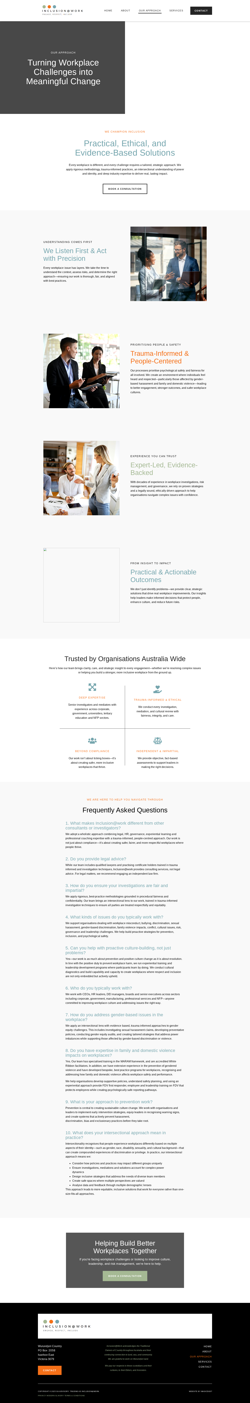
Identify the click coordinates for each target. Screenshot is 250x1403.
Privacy (42, 1396)
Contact (205, 1366)
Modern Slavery (55, 1396)
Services (176, 10)
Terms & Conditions (74, 1396)
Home (108, 10)
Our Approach (150, 10)
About (125, 10)
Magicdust (206, 1391)
